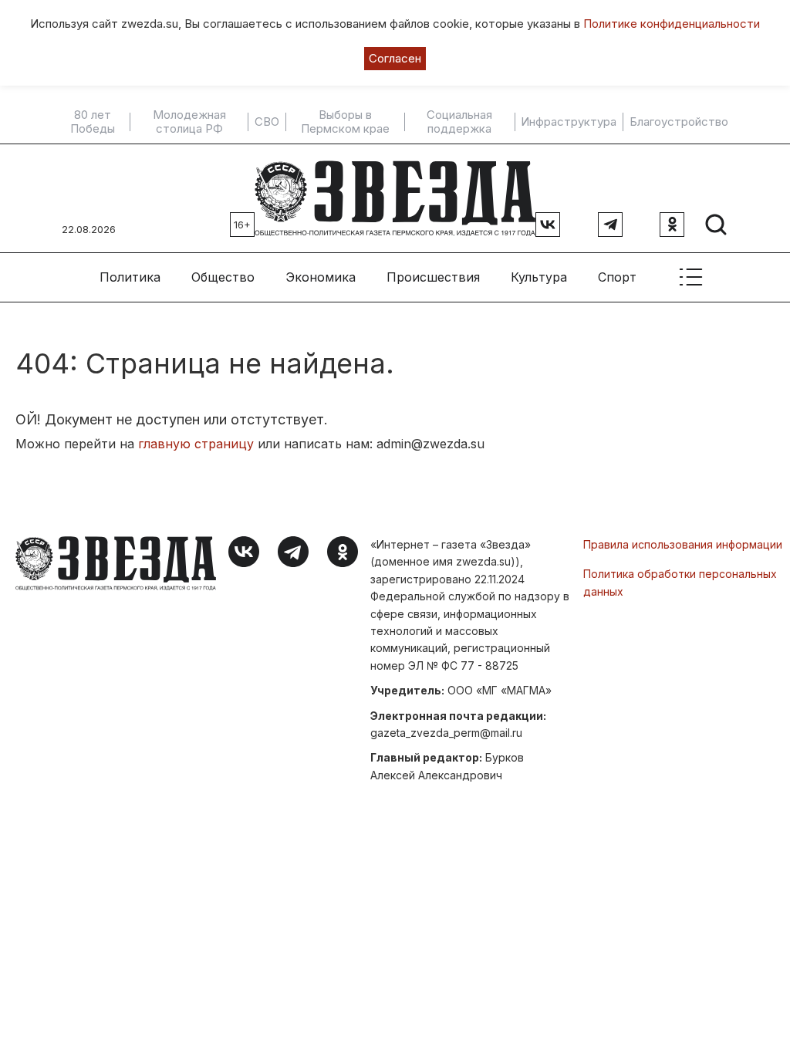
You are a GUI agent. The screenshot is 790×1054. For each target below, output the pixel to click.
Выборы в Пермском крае (345, 122)
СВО (267, 122)
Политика (130, 277)
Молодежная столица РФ (189, 122)
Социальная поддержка (459, 122)
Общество (223, 277)
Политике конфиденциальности (671, 23)
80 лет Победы (92, 122)
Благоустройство (679, 122)
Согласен (395, 58)
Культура (539, 277)
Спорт (617, 277)
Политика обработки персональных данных (680, 582)
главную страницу (196, 443)
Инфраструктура (568, 122)
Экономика (320, 277)
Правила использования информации (682, 544)
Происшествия (433, 277)
